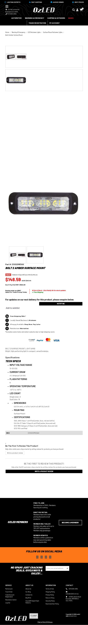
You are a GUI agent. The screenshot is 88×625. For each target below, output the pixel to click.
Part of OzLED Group (45, 622)
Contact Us (29, 595)
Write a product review (15, 453)
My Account (54, 23)
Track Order (9, 592)
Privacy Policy (50, 595)
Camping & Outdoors (56, 18)
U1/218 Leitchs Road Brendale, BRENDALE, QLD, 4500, (73, 598)
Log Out (7, 603)
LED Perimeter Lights (34, 32)
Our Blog (28, 592)
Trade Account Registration (9, 596)
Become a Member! (70, 522)
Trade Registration (37, 23)
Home (7, 32)
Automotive (16, 18)
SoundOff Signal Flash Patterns (32, 602)
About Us (28, 589)
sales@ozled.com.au (72, 594)
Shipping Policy (50, 592)
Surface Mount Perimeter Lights (52, 32)
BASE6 (70, 18)
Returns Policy (50, 598)
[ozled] (44, 9)
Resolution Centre (10, 600)
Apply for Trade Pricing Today (16, 292)
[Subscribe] (66, 568)
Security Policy (50, 601)
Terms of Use (50, 589)
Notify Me (61, 304)
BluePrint (28, 598)
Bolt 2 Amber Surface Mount (14, 35)
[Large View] (44, 56)
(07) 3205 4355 (73, 589)
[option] (44, 57)
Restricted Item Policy (52, 604)
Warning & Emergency (34, 18)
